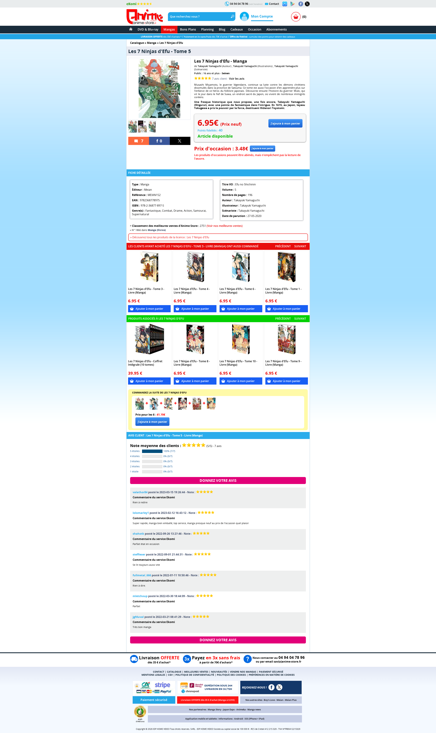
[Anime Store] (145, 16)
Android (238, 718)
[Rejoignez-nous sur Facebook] (300, 4)
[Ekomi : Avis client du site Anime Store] (140, 716)
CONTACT (158, 671)
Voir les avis (236, 78)
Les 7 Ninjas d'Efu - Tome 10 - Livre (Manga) (238, 363)
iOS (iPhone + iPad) (254, 718)
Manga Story (214, 709)
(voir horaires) (255, 4)
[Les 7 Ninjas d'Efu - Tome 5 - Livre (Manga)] (139, 409)
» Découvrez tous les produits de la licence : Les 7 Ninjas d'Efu (169, 237)
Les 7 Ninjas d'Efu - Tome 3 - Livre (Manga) (146, 290)
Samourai (199, 210)
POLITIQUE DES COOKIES (231, 674)
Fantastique (153, 210)
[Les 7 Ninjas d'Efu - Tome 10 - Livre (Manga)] (241, 341)
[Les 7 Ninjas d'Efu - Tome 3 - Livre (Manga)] (149, 268)
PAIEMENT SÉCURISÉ (271, 671)
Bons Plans (188, 29)
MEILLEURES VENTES (196, 671)
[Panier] (296, 16)
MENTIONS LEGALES (153, 674)
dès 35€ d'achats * (161, 36)
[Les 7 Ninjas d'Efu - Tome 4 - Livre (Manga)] (195, 268)
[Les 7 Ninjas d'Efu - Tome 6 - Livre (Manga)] (241, 268)
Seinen (226, 73)
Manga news (254, 709)
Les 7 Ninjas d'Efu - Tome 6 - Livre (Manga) (238, 290)
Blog (222, 29)
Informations (225, 718)
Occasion (254, 29)
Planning (207, 29)
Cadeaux (236, 29)
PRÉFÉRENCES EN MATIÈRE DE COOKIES (272, 674)
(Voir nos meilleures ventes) (225, 226)
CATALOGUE (174, 671)
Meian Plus (291, 699)
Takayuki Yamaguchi (209, 66)
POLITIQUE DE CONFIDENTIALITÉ (194, 674)
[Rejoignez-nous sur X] (307, 4)
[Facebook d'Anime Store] (271, 687)
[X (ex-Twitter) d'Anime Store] (279, 687)
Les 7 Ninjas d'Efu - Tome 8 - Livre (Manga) (192, 363)
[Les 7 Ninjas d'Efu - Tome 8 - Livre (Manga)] (195, 341)
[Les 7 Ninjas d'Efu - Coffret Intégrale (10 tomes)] (149, 341)
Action (188, 210)
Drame (178, 210)
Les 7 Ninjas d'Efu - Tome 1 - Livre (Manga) (283, 290)
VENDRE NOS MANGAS (243, 671)
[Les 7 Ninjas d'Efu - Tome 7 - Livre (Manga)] (168, 409)
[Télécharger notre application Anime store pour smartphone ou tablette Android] (293, 4)
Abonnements (276, 29)
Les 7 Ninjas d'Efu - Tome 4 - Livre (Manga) (192, 290)
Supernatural (140, 214)
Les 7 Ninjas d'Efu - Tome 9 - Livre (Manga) (283, 363)
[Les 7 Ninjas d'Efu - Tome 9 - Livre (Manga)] (286, 341)
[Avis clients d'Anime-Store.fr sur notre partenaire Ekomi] (139, 3)
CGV (170, 674)
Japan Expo (229, 709)
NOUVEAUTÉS (219, 671)
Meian (280, 699)
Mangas (169, 29)
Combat (167, 210)
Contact (274, 4)
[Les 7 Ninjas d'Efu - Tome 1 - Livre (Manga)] (286, 268)
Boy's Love (269, 699)
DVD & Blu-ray (148, 29)
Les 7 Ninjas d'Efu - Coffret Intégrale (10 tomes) (145, 363)
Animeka (241, 709)
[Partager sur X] (180, 141)
